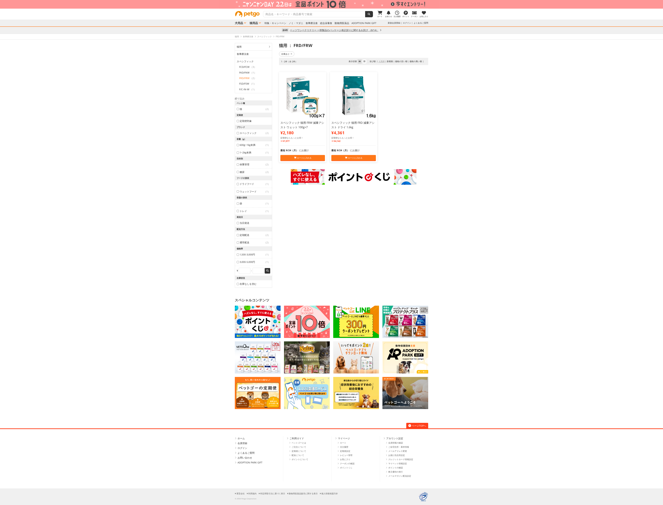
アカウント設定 (394, 438)
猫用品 (254, 23)
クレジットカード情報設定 (400, 459)
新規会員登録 (394, 22)
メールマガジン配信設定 (399, 475)
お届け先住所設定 (396, 455)
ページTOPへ (419, 425)
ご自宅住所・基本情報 (398, 446)
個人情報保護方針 (329, 493)
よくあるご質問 (421, 22)
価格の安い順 (401, 61)
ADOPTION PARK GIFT (364, 23)
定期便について (299, 451)
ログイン (407, 22)
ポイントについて (300, 459)
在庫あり (285, 53)
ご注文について (299, 446)
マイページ (344, 438)
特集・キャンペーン (275, 23)
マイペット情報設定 (397, 463)
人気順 (381, 61)
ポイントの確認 (395, 467)
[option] (331, 4)
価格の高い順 (416, 61)
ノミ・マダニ (296, 23)
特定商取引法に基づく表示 (272, 493)
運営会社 (240, 493)
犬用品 (239, 23)
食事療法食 (312, 23)
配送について (298, 455)
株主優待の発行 (395, 471)
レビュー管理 (346, 455)
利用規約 (252, 493)
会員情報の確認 (395, 442)
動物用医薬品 (342, 23)
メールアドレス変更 (397, 451)
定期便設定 (345, 451)
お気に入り (345, 459)
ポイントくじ (346, 467)
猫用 (239, 46)
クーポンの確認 (347, 463)
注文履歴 (344, 446)
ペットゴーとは (299, 442)
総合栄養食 (326, 23)
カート (343, 442)
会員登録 (242, 443)
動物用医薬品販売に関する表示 (303, 493)
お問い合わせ (245, 457)
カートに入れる (303, 157)
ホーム (241, 438)
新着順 (390, 61)
